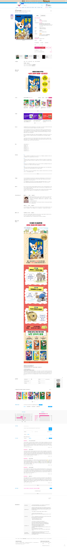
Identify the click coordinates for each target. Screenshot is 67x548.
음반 (35, 2)
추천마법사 (23, 7)
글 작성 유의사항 (49, 431)
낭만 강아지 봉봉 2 (48, 399)
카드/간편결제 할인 (37, 42)
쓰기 (50, 488)
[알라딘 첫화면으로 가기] (19, 5)
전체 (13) (30, 438)
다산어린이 (23, 12)
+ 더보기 (35, 472)
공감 (51, 447)
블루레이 (37, 2)
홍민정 (15, 12)
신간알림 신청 (39, 97)
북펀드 (41, 7)
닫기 (66, 1)
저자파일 (29, 195)
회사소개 (16, 538)
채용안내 (19, 538)
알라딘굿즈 (27, 2)
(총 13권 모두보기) (30, 97)
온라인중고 (29, 2)
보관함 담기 (46, 97)
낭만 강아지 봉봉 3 (42, 399)
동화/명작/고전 (30, 64)
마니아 (25, 406)
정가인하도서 (32, 7)
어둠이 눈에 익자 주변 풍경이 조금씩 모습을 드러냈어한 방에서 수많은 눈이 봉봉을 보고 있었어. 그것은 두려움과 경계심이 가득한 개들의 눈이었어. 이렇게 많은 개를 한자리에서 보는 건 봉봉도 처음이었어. (38, 167)
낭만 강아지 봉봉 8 (36, 399)
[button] (49, 82)
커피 (39, 2)
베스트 (25, 7)
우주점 (34, 2)
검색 (42, 5)
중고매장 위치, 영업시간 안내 (46, 545)
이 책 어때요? (50, 406)
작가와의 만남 (38, 7)
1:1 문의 (43, 543)
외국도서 (24, 2)
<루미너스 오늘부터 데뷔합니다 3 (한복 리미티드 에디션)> (31, 215)
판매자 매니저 (38, 538)
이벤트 (30, 7)
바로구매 (43, 47)
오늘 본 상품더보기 (50, 498)
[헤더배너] (48, 5)
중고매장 (32, 2)
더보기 (25, 374)
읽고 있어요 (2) (33, 406)
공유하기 (51, 11)
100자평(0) (40, 38)
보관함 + (50, 47)
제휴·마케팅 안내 (34, 538)
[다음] (30, 27)
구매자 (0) (25, 434)
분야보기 (17, 7)
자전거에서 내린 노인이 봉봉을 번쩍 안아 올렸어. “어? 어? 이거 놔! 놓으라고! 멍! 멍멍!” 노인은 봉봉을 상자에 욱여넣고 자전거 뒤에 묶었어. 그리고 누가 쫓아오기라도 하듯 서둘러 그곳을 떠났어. (38, 163)
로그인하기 (41, 404)
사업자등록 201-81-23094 (21, 542)
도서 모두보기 (28, 212)
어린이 (27, 64)
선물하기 (47, 47)
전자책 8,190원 (43, 15)
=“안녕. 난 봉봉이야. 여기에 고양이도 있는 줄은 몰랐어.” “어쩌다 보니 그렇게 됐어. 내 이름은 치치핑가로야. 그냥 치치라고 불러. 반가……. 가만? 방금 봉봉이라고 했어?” (38, 170)
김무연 (19, 12)
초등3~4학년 (29, 65)
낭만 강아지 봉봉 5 (25, 399)
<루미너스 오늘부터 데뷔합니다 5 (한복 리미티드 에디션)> (32, 214)
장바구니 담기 (37, 47)
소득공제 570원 (46, 42)
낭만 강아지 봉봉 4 (31, 399)
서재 (47, 7)
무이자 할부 (41, 42)
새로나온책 (28, 7)
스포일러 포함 (36, 431)
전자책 (20, 2)
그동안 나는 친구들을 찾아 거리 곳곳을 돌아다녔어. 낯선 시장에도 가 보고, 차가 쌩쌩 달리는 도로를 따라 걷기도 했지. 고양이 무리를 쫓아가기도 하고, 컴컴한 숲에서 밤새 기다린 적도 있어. (38, 156)
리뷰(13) (43, 38)
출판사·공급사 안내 (42, 538)
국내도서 (25, 5)
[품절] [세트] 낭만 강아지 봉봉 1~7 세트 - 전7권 (43, 108)
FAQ (48, 543)
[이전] (17, 27)
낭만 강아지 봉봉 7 (19, 399)
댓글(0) (30, 447)
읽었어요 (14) (38, 406)
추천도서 (36, 7)
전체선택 (43, 97)
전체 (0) (28, 434)
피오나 (24, 447)
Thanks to (49, 447)
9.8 (38, 38)
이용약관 (21, 538)
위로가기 (64, 545)
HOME (16, 2)
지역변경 (46, 35)
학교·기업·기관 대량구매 (49, 538)
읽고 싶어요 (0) (28, 406)
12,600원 (40, 40)
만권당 (22, 2)
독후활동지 (40, 30)
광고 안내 (45, 538)
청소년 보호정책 (28, 538)
